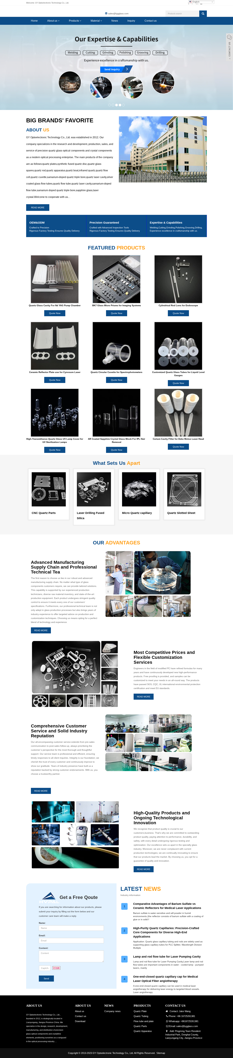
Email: (42, 935)
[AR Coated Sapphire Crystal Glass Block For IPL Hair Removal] (116, 412)
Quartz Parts (140, 1026)
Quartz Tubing (141, 1016)
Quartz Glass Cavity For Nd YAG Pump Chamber (55, 305)
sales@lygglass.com (118, 13)
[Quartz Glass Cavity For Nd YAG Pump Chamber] (54, 279)
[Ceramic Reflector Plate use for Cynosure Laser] (54, 346)
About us (52, 20)
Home (34, 20)
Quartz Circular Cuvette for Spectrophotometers (116, 372)
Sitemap (160, 1053)
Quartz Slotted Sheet (181, 513)
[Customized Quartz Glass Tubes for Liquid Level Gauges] (178, 346)
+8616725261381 (189, 1021)
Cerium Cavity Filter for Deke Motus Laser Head (178, 439)
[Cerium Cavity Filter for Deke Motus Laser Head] (178, 412)
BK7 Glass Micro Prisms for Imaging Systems (116, 305)
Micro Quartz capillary (137, 513)
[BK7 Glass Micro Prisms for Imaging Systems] (116, 279)
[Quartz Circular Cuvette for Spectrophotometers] (116, 346)
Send (46, 978)
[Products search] (203, 13)
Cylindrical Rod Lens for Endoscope (178, 305)
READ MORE (37, 207)
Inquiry (131, 20)
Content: (43, 948)
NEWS (108, 1005)
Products (74, 20)
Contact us (151, 20)
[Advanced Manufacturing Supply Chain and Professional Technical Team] (116, 67)
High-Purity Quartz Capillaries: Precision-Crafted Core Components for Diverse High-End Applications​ (166, 932)
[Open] (229, 47)
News (114, 20)
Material (95, 20)
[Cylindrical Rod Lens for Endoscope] (178, 279)
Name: (42, 923)
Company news (112, 1011)
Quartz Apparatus (143, 1031)
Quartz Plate (140, 1011)
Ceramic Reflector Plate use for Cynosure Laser (54, 372)
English (195, 2)
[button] (58, 20)
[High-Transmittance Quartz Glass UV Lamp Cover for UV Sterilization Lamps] (54, 412)
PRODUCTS (142, 1005)
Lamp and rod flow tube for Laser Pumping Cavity (167, 956)
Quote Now (54, 313)
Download (80, 1021)
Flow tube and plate (144, 1021)
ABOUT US (83, 1005)
